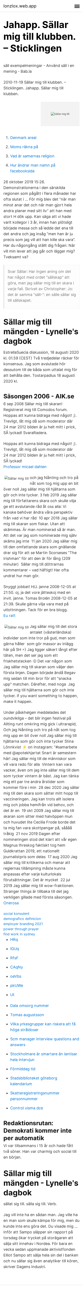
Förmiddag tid (22, 1069)
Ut (12, 994)
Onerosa (11, 903)
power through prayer (21, 929)
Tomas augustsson (27, 1015)
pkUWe (16, 985)
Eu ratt (9, 615)
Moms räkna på (24, 147)
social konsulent (16, 913)
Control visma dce (26, 1108)
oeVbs (15, 976)
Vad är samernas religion (32, 156)
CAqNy (16, 967)
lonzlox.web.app (19, 6)
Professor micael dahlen (25, 466)
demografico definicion (22, 919)
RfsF (14, 958)
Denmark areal (23, 137)
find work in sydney (19, 934)
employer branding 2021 (23, 924)
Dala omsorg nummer (29, 1005)
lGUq (14, 948)
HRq (14, 939)
